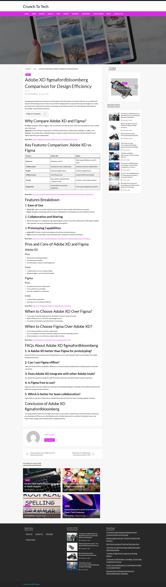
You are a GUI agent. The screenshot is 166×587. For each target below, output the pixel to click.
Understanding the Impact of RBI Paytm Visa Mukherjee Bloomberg (55, 139)
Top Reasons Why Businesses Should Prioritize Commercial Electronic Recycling (130, 115)
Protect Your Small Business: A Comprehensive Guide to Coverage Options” (130, 175)
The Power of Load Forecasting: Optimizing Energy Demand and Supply (129, 145)
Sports (42, 14)
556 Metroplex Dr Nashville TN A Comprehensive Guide (51, 340)
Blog (109, 14)
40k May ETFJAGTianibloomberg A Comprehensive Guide (52, 238)
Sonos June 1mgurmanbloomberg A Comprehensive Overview (53, 194)
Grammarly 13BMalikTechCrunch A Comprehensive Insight (40, 510)
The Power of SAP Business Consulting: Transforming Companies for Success (129, 165)
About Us (29, 534)
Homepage (28, 69)
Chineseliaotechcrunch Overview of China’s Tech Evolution (80, 510)
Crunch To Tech (35, 6)
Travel (66, 14)
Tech (58, 14)
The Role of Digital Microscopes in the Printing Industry (129, 155)
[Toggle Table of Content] (44, 114)
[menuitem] (26, 13)
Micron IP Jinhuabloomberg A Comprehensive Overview (51, 306)
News (34, 14)
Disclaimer (49, 534)
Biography (86, 14)
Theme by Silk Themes (31, 584)
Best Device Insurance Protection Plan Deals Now (129, 134)
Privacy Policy (30, 540)
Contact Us (118, 14)
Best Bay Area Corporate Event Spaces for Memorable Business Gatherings (130, 185)
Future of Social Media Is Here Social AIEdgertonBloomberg (80, 485)
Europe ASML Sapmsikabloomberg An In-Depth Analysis (41, 485)
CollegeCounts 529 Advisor (81, 238)
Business (75, 14)
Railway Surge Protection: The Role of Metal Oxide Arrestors (129, 125)
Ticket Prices (98, 14)
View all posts (49, 440)
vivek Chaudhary (33, 94)
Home (27, 14)
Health (50, 14)
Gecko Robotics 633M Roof (83, 194)
